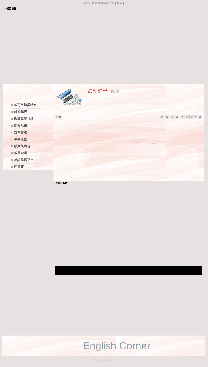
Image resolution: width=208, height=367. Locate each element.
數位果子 (109, 360)
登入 (119, 3)
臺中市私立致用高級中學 (98, 3)
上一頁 (174, 116)
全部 (58, 116)
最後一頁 (196, 116)
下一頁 (184, 116)
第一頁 (164, 116)
